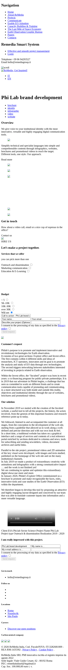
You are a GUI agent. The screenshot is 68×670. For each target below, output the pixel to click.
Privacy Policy (29, 649)
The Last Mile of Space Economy (24, 29)
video (10, 113)
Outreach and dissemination (15, 265)
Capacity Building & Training (22, 26)
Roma (11, 610)
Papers (11, 34)
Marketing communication (14, 268)
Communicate (15, 20)
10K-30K (6, 306)
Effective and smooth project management (28, 51)
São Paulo (13, 616)
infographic (13, 111)
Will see (5, 312)
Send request (9, 332)
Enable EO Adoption (18, 23)
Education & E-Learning (13, 271)
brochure (12, 105)
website (11, 116)
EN (9, 78)
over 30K (6, 309)
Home (11, 12)
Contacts (12, 37)
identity (11, 108)
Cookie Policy (46, 649)
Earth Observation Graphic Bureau (25, 32)
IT (9, 75)
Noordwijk (13, 613)
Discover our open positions (22, 628)
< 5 (3, 300)
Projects (11, 17)
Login (11, 54)
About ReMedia (16, 14)
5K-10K (5, 303)
